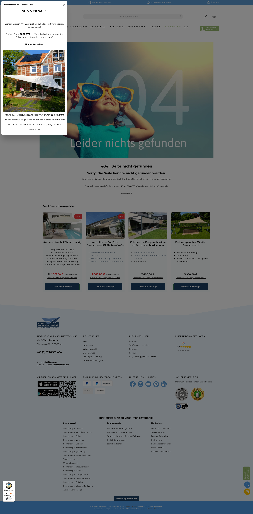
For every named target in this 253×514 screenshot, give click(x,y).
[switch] (8, 498)
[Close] (64, 5)
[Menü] (13, 482)
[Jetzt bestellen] (34, 81)
